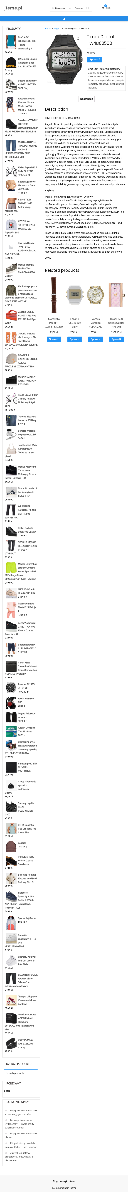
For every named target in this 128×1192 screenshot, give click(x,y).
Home (48, 28)
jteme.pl (13, 8)
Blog (55, 1181)
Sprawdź (94, 59)
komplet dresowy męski (111, 80)
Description (86, 98)
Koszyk (63, 1181)
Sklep (72, 1181)
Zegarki (57, 28)
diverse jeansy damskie (101, 76)
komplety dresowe (98, 83)
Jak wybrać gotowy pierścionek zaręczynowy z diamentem (19, 1157)
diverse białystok (112, 72)
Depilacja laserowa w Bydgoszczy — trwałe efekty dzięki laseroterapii (19, 1124)
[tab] (87, 99)
